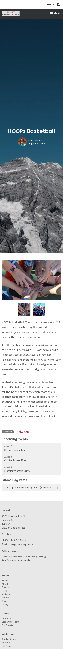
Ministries (7, 594)
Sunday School (9, 639)
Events (5, 587)
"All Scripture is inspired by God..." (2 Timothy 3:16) (31, 487)
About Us (6, 618)
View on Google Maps (13, 527)
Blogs (4, 601)
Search (51, 4)
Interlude (6, 642)
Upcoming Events (15, 439)
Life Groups (7, 646)
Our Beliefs (7, 625)
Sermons (6, 597)
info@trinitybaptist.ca (21, 544)
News (4, 590)
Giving (5, 604)
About (5, 583)
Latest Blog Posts (14, 480)
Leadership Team (10, 621)
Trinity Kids (22, 431)
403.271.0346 (18, 539)
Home (5, 580)
